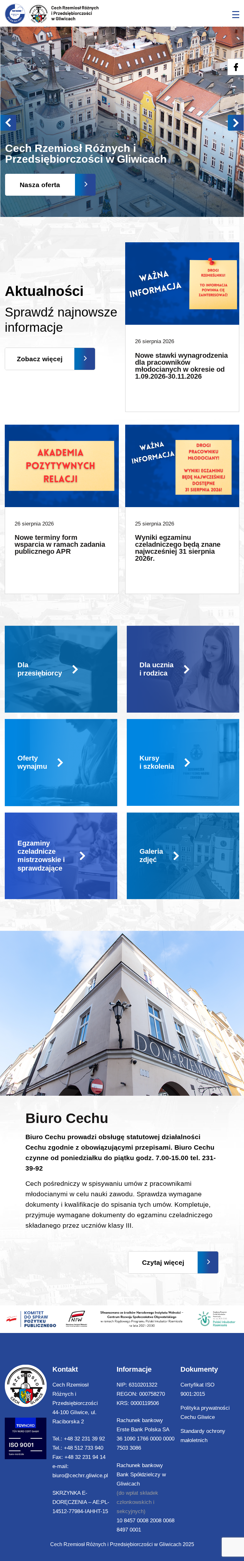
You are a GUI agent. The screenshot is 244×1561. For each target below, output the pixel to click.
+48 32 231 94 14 (84, 1457)
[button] (236, 123)
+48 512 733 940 (83, 1448)
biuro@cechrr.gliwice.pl (80, 1476)
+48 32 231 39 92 (84, 1439)
